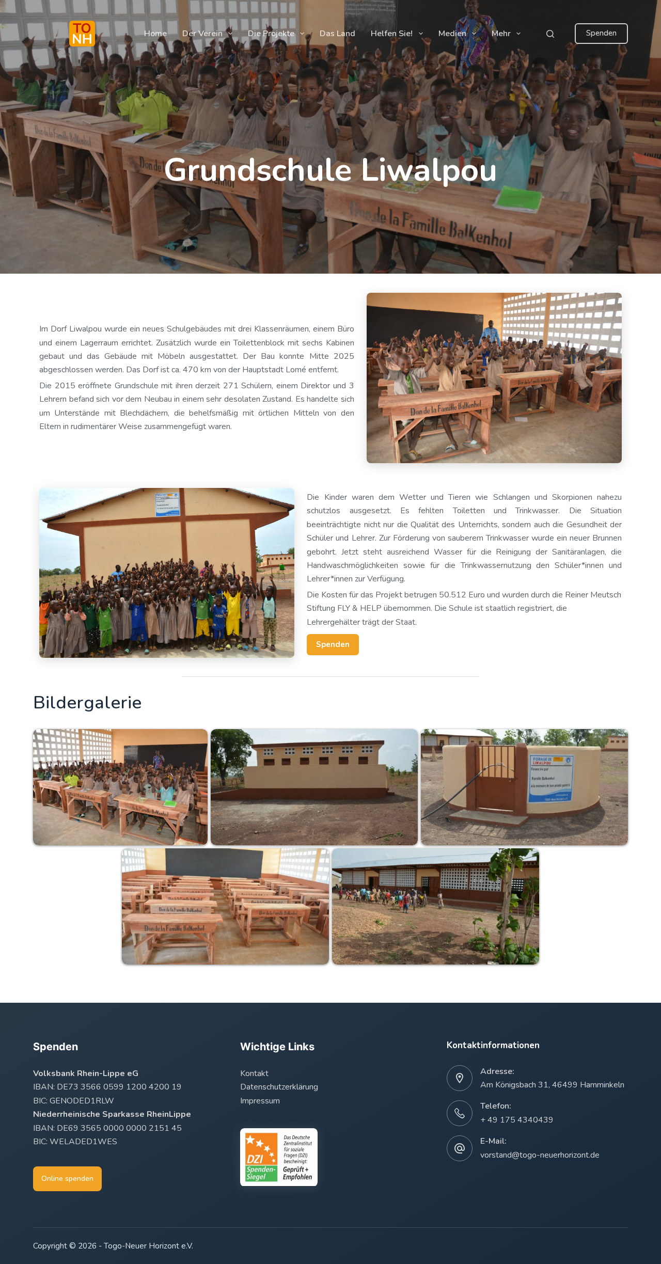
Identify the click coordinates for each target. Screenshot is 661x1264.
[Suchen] (550, 34)
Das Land (337, 33)
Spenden (601, 33)
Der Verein (202, 33)
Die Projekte (271, 33)
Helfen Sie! (392, 33)
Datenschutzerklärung (279, 1087)
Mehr (501, 33)
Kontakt (254, 1073)
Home (155, 33)
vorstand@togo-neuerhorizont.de (540, 1155)
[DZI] (279, 1157)
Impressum (260, 1101)
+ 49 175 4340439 (517, 1120)
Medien (452, 33)
